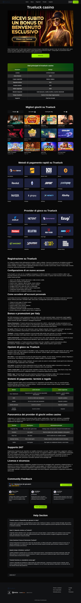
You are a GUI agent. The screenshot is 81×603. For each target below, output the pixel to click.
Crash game (48, 111)
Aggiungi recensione (66, 484)
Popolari (14, 111)
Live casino (31, 111)
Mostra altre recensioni (40, 506)
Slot (64, 111)
